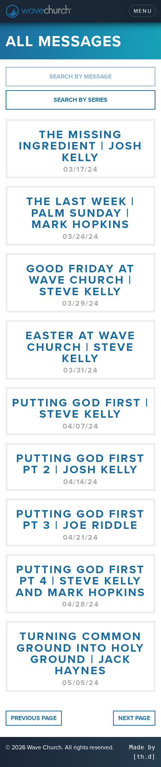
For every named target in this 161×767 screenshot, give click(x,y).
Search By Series (80, 99)
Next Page (134, 718)
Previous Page (34, 718)
